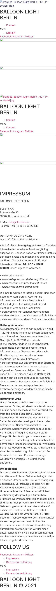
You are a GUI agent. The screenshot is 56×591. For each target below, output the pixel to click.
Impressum (12, 558)
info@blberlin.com (19, 222)
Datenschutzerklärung (19, 562)
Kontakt (10, 25)
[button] (28, 29)
